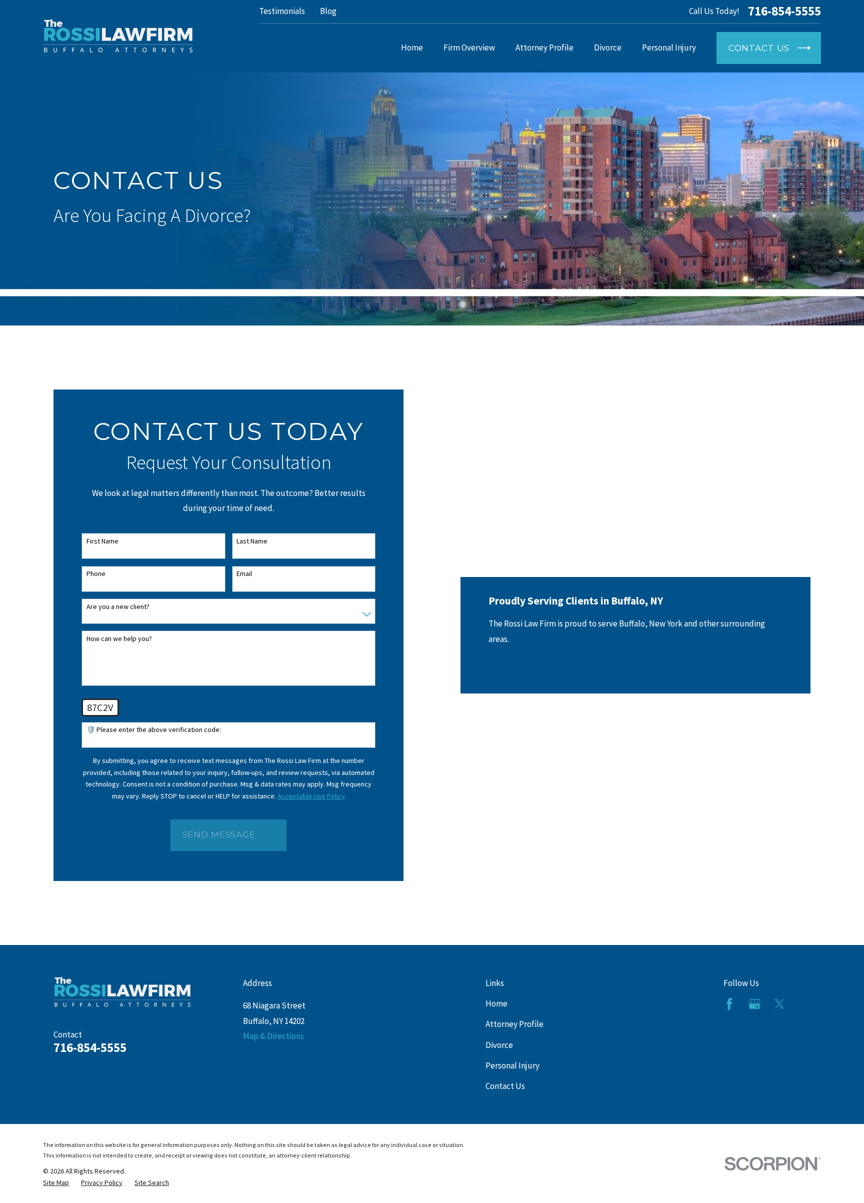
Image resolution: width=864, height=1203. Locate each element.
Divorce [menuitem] (608, 47)
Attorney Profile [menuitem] (545, 47)
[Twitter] (780, 1004)
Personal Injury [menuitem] (669, 47)
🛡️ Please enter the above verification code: (153, 730)
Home (497, 1003)
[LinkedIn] (804, 1004)
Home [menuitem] (412, 47)
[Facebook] (730, 1004)
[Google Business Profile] (754, 1004)
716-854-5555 (784, 11)
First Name (102, 541)
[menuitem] (56, 1183)
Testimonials (282, 11)
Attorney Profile (515, 1024)
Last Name (252, 541)
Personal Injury (513, 1065)
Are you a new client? (118, 606)
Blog (328, 11)
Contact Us (505, 1086)
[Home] (117, 36)
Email (244, 574)
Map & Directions (273, 1036)
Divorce (499, 1045)
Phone (96, 574)
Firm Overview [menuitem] (469, 47)
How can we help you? (119, 638)
